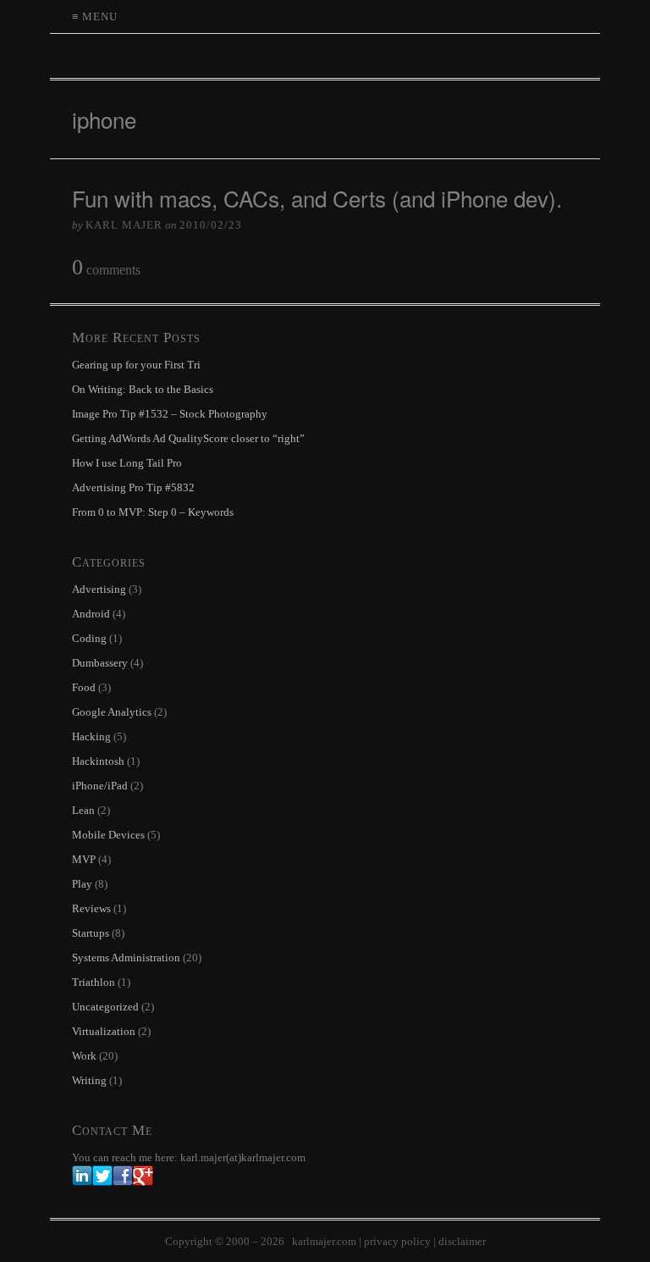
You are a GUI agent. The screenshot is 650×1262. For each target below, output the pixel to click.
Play (82, 883)
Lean (83, 810)
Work (84, 1055)
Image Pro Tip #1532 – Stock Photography (169, 413)
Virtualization (103, 1031)
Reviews (91, 908)
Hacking (91, 736)
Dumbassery (100, 662)
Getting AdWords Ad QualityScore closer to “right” (188, 438)
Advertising (99, 589)
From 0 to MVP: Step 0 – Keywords (153, 512)
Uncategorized (105, 1006)
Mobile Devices (108, 834)
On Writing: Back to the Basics (142, 389)
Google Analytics (111, 712)
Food (84, 687)
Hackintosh (98, 761)
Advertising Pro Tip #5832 (133, 487)
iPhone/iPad (100, 785)
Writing (89, 1080)
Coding (89, 638)
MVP (84, 859)
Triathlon (93, 982)
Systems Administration (126, 957)
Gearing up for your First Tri (136, 364)
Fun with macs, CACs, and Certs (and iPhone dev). (317, 197)
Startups (90, 933)
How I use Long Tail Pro (127, 463)
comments (106, 268)
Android (91, 613)
